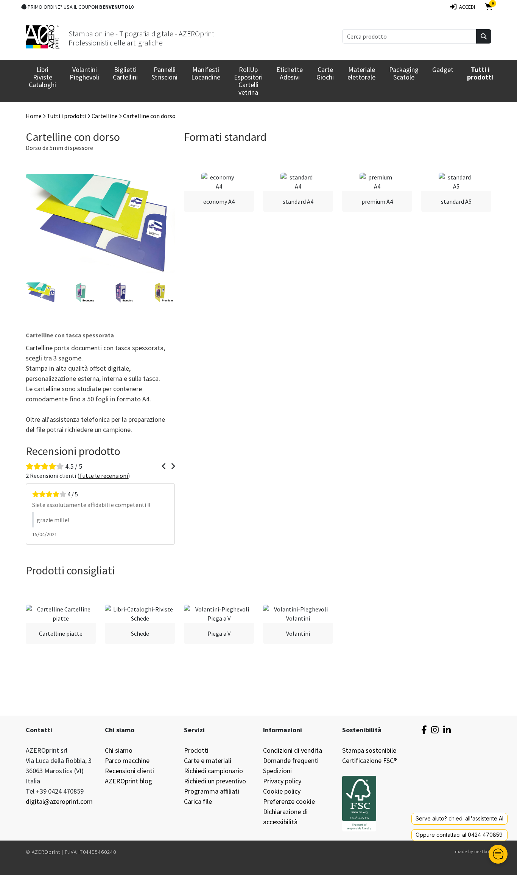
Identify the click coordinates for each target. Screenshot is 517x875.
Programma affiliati (211, 791)
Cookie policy (282, 791)
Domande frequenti (291, 760)
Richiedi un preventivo (215, 781)
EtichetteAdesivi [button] (289, 73)
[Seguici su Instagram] (435, 729)
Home (34, 116)
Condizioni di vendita (292, 750)
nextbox (482, 851)
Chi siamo (118, 750)
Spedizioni (277, 770)
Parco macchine (127, 760)
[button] (480, 73)
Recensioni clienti (129, 770)
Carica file (198, 801)
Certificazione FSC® (369, 760)
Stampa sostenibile (369, 750)
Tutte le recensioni (103, 475)
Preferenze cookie (289, 801)
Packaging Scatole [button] (404, 73)
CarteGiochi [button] (325, 73)
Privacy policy (282, 781)
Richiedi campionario (213, 770)
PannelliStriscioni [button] (164, 73)
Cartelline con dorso (149, 116)
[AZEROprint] (42, 36)
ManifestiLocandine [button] (205, 73)
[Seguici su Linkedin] (447, 729)
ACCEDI (466, 6)
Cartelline (105, 116)
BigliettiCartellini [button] (125, 73)
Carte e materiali (207, 760)
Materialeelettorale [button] (361, 73)
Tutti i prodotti (66, 116)
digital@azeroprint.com (59, 801)
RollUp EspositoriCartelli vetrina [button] (248, 81)
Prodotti (196, 750)
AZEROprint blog (128, 781)
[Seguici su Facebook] (424, 729)
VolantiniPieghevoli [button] (84, 73)
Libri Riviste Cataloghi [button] (42, 77)
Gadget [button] (442, 69)
